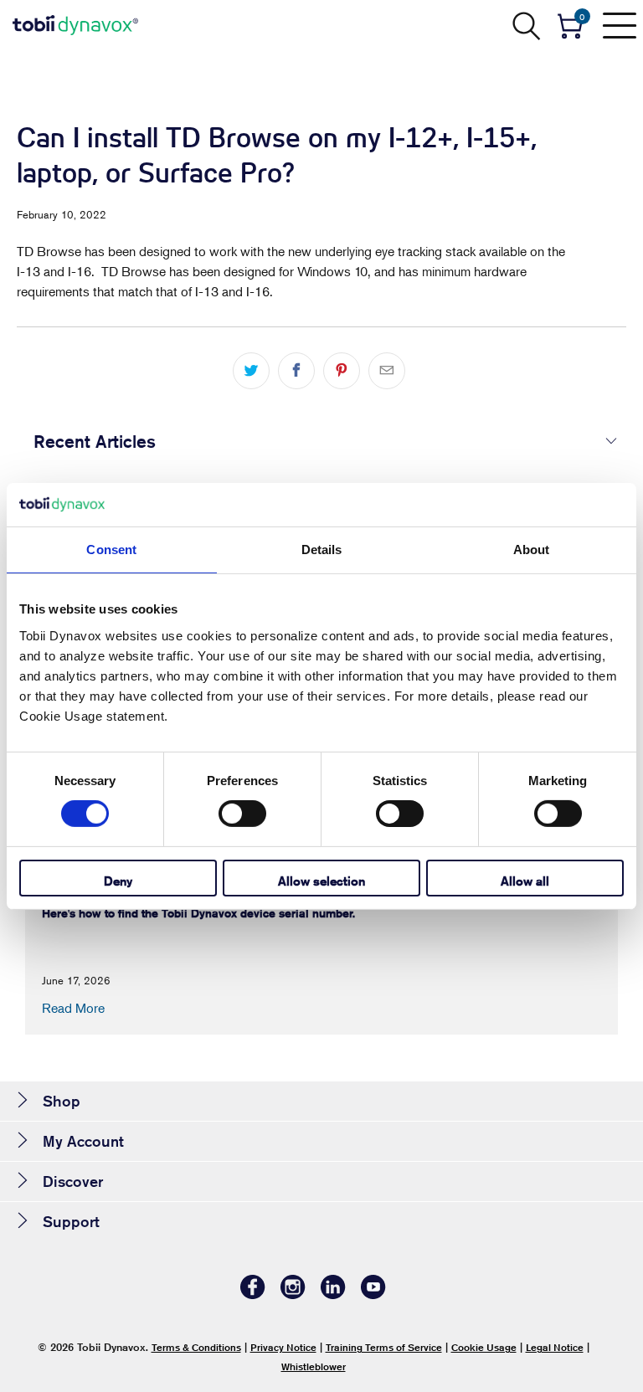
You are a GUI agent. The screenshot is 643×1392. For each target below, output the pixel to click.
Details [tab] (321, 549)
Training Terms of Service (384, 1347)
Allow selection (321, 881)
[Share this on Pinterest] (341, 370)
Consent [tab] (111, 549)
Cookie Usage (484, 1347)
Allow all (525, 881)
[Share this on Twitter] (251, 370)
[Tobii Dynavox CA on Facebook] (252, 1294)
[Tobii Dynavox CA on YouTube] (373, 1294)
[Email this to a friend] (386, 370)
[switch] (242, 813)
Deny (118, 881)
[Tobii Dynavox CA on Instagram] (293, 1294)
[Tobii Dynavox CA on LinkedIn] (333, 1294)
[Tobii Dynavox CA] (75, 25)
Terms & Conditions (196, 1347)
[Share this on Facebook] (296, 370)
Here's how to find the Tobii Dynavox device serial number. (198, 913)
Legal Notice (555, 1347)
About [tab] (531, 549)
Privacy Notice (283, 1347)
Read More (73, 1007)
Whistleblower (313, 1366)
